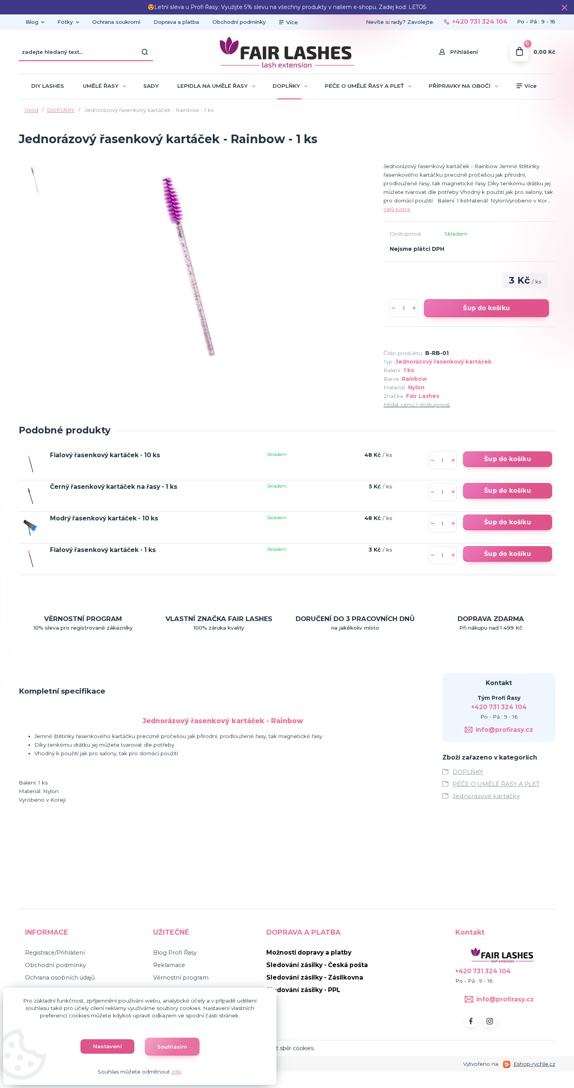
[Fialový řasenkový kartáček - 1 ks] (30, 558)
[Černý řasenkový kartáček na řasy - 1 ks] (30, 495)
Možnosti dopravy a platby (308, 952)
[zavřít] (564, 8)
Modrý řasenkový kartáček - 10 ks (104, 518)
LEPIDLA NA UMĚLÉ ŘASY (212, 86)
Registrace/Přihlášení (55, 952)
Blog (32, 22)
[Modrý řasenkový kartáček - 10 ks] (30, 527)
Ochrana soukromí (116, 22)
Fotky (65, 22)
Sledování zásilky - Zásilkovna (314, 977)
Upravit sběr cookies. (287, 1048)
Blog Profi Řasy (175, 952)
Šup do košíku (486, 308)
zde (176, 1071)
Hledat (145, 52)
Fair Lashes (422, 396)
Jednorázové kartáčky (486, 796)
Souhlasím (172, 1047)
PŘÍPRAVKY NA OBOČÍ (459, 86)
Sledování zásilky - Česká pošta (317, 965)
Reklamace (169, 965)
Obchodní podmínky (239, 22)
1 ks (408, 370)
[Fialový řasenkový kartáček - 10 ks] (30, 464)
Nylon (416, 387)
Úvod (31, 110)
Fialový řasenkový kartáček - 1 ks (103, 550)
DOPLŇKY (286, 86)
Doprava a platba (176, 22)
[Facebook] (471, 1021)
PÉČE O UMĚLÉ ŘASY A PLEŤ (364, 86)
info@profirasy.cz (504, 729)
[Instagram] (489, 1021)
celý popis (396, 209)
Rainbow (414, 379)
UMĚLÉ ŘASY (100, 86)
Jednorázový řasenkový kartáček (444, 362)
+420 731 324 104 (480, 21)
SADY (151, 86)
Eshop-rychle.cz (534, 1064)
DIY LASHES (47, 86)
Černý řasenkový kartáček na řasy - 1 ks (113, 486)
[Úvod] (287, 52)
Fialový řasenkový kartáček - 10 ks (105, 455)
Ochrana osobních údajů (60, 977)
